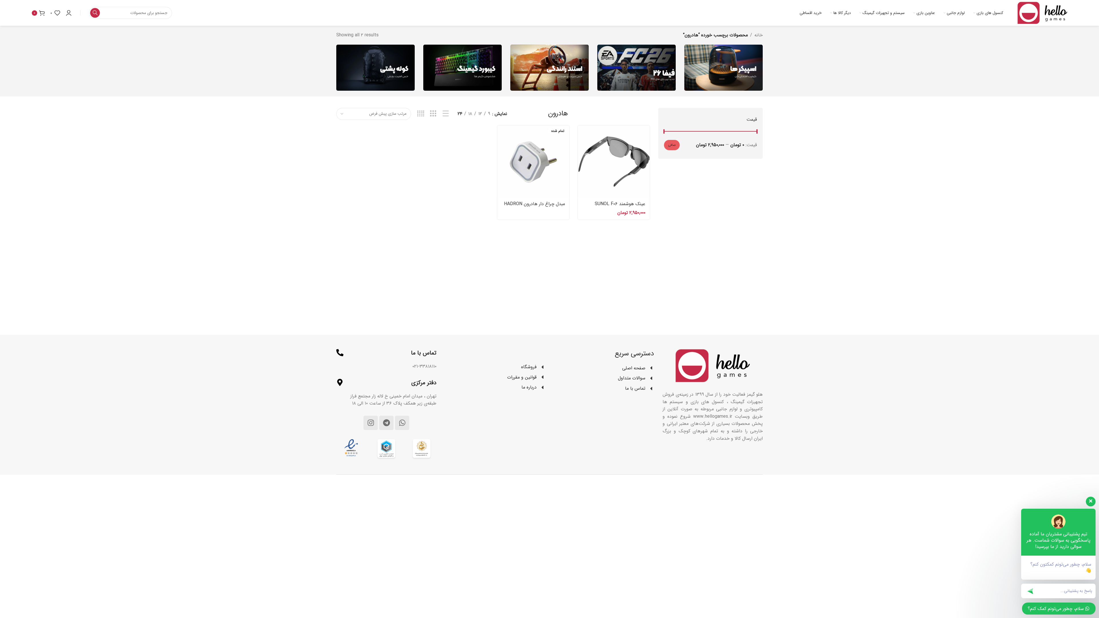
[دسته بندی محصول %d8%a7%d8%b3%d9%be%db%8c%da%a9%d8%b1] (723, 68)
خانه (758, 35)
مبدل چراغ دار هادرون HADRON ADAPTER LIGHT (534, 207)
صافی (672, 145)
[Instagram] (370, 423)
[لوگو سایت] (1042, 12)
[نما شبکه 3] (433, 114)
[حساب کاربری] (68, 13)
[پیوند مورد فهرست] (495, 367)
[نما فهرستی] (446, 114)
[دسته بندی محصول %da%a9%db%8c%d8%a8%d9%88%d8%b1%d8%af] (462, 68)
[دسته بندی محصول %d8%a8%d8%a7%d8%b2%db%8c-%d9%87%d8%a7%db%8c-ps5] (636, 68)
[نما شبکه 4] (421, 114)
